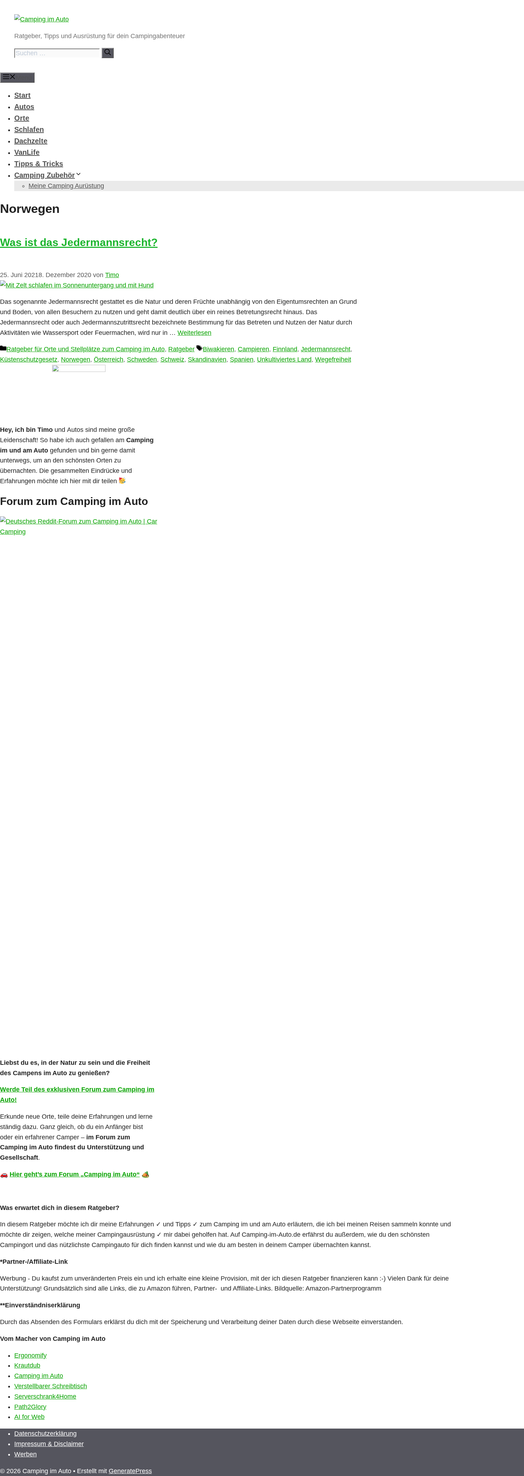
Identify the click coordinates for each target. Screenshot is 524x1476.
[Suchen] (108, 53)
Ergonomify (30, 1355)
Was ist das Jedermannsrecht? (79, 242)
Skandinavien (207, 359)
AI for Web (29, 1416)
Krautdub (27, 1365)
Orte (21, 118)
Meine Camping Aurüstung (66, 185)
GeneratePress (130, 1471)
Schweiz (172, 359)
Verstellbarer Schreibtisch (50, 1386)
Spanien (241, 359)
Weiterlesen (194, 332)
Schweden (142, 359)
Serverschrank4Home (45, 1396)
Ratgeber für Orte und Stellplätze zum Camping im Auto (85, 349)
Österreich (108, 359)
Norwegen (75, 359)
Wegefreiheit (333, 359)
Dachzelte (30, 141)
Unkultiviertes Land (284, 359)
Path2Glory (30, 1406)
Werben (25, 1454)
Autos (24, 107)
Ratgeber (181, 349)
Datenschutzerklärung (45, 1433)
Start (22, 95)
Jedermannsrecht (325, 349)
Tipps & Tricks (38, 164)
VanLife (27, 152)
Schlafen (29, 129)
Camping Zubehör (44, 175)
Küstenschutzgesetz (28, 359)
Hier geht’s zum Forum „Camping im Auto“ (75, 1174)
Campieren (253, 349)
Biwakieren (218, 349)
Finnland (285, 349)
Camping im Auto (38, 1375)
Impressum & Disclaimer (49, 1443)
